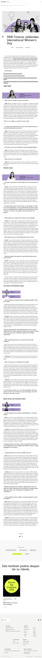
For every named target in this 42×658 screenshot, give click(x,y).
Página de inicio (3, 5)
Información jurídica (29, 656)
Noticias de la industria (11, 550)
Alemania (26, 627)
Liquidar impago (27, 652)
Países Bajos (26, 629)
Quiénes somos (26, 641)
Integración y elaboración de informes (13, 631)
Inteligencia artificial (9, 627)
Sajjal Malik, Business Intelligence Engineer (13, 73)
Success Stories (16, 643)
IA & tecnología (23, 550)
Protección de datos (37, 656)
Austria (34, 627)
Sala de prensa (26, 643)
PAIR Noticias (33, 550)
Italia (25, 636)
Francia (25, 632)
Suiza (34, 629)
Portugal (34, 634)
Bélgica (34, 632)
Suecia (25, 631)
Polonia (34, 631)
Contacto (6, 652)
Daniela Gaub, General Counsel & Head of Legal (14, 76)
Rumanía (34, 636)
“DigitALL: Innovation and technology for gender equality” (25, 59)
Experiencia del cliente (10, 629)
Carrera (24, 644)
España (25, 634)
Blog (7, 5)
